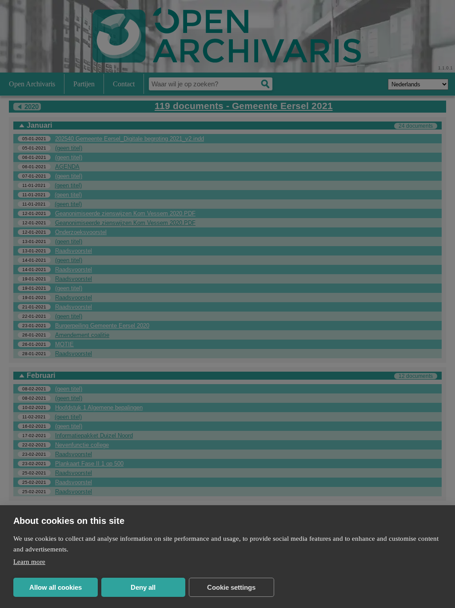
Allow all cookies (55, 587)
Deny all (143, 587)
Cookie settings (231, 587)
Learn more (29, 561)
